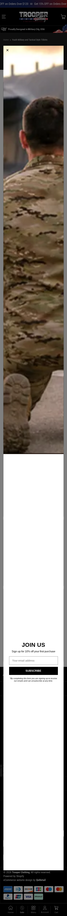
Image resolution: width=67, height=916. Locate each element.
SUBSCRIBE (33, 670)
